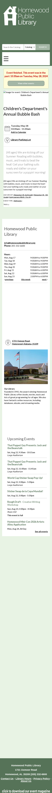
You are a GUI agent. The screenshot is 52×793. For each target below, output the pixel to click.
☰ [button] (6, 58)
